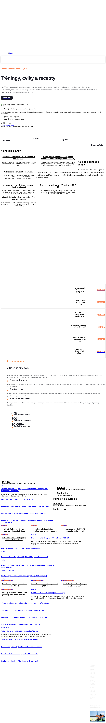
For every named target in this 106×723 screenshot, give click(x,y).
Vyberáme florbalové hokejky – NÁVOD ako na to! (19, 654)
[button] (103, 61)
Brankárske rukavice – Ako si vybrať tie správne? (19, 661)
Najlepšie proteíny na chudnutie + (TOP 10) (17, 499)
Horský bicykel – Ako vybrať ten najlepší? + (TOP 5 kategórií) (24, 576)
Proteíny (5, 481)
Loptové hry (59, 509)
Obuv (84, 505)
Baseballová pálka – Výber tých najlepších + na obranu (21, 647)
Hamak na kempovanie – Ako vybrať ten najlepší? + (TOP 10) (24, 617)
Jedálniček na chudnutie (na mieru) (19, 172)
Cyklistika (62, 493)
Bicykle (33, 534)
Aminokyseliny (5, 483)
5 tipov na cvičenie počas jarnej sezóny (48, 593)
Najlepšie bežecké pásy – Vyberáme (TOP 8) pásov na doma (18, 198)
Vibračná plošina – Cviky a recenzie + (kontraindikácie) (19, 186)
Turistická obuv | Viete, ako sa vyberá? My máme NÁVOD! (22, 610)
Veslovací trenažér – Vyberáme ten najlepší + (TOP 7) (98, 534)
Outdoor (57, 503)
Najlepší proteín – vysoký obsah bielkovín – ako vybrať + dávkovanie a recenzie (98, 545)
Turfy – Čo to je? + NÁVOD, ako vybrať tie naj (19, 631)
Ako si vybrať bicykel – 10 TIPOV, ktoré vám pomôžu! (21, 548)
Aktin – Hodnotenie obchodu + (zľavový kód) (97, 556)
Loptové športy (5, 627)
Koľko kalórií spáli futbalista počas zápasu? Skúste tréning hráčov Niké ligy (58, 158)
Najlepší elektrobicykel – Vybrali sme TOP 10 (58, 186)
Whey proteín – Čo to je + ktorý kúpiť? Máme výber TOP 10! (23, 513)
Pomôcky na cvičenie (63, 489)
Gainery (12, 483)
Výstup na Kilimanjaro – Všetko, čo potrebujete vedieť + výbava (25, 603)
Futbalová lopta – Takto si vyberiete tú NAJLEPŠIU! (20, 640)
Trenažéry (82, 489)
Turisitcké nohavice (76, 505)
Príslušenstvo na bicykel (64, 495)
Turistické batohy (58, 505)
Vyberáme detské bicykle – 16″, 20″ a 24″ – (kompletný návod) (24, 557)
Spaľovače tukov (21, 483)
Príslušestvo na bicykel (7, 570)
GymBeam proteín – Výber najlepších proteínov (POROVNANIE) (25, 506)
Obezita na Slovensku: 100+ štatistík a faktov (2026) (18, 158)
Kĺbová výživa (31, 483)
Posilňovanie (4, 534)
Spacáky (67, 505)
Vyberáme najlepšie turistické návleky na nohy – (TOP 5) (22, 624)
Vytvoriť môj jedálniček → (8, 125)
